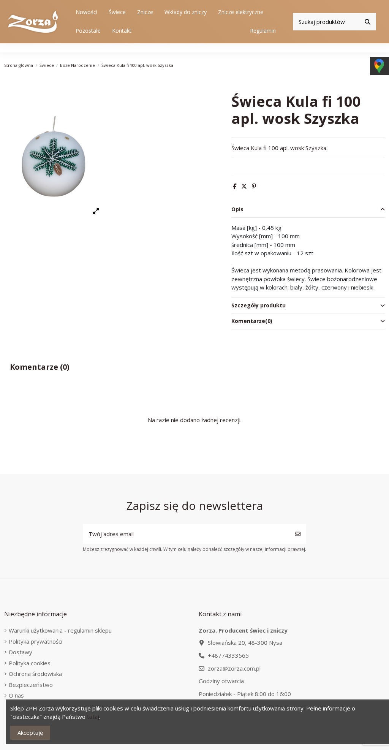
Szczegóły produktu (258, 305)
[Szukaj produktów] (367, 22)
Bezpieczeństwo (31, 684)
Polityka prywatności (35, 641)
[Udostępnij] (234, 186)
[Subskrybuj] (297, 534)
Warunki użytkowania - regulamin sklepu (60, 630)
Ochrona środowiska (35, 673)
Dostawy (20, 652)
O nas (16, 695)
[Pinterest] (254, 186)
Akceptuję (30, 732)
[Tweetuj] (244, 186)
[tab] (308, 210)
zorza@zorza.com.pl (234, 668)
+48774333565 (228, 655)
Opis (237, 209)
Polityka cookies (30, 663)
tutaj (93, 716)
